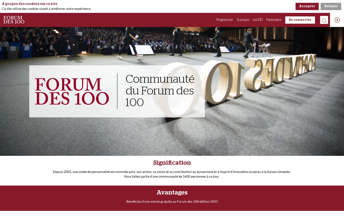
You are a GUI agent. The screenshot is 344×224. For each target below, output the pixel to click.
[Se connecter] (337, 20)
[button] (300, 20)
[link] (224, 20)
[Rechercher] (324, 20)
